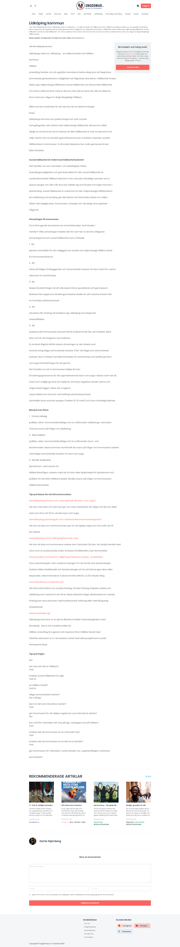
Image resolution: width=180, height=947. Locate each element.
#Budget (130, 822)
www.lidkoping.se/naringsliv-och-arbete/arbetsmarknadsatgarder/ (65, 519)
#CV (72, 822)
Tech (72, 14)
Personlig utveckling (113, 14)
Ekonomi (57, 14)
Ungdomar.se (129, 54)
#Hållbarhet (35, 38)
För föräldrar (88, 937)
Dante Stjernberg (50, 841)
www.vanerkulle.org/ (40, 613)
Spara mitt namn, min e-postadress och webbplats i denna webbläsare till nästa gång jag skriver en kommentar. (73, 895)
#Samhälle (79, 38)
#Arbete (65, 822)
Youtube (143, 926)
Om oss (87, 923)
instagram (126, 926)
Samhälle (87, 14)
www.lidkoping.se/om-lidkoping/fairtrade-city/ (54, 538)
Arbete (128, 14)
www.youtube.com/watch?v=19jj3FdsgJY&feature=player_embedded (66, 556)
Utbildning (98, 14)
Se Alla (148, 776)
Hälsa (41, 14)
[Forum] (139, 6)
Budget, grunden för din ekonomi (136, 805)
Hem (34, 14)
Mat (79, 14)
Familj (136, 14)
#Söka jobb (79, 822)
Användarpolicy (89, 930)
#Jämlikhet (46, 38)
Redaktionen (34, 819)
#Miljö (70, 38)
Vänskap (144, 14)
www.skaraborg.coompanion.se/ (46, 582)
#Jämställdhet (59, 38)
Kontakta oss (89, 934)
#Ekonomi (98, 822)
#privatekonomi (101, 824)
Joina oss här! (133, 67)
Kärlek (48, 14)
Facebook (126, 931)
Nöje (66, 14)
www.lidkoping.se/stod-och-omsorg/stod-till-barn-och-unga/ (62, 500)
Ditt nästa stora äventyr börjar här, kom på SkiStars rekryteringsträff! (72, 805)
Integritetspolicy (90, 927)
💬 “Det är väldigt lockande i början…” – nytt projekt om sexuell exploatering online (40, 805)
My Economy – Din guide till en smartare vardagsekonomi (106, 805)
